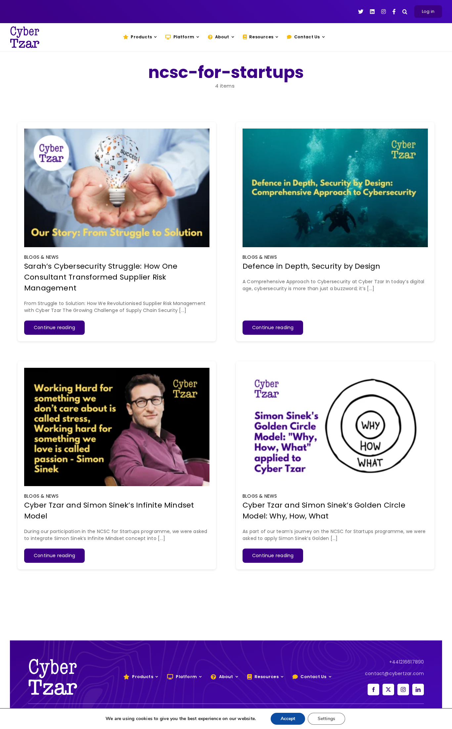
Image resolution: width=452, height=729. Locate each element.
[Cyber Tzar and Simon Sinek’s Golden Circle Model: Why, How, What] (335, 371)
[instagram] (403, 689)
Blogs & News (41, 257)
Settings (326, 718)
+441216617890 (406, 662)
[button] (404, 11)
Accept (288, 718)
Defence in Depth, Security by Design (312, 266)
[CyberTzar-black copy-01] (25, 28)
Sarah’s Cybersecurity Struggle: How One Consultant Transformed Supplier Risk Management (100, 277)
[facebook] (373, 689)
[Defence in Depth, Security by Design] (335, 132)
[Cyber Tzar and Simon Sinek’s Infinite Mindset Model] (116, 371)
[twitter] (388, 689)
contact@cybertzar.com (394, 673)
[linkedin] (418, 689)
